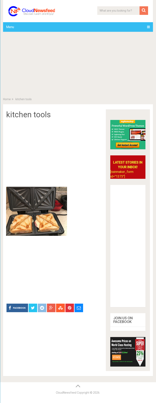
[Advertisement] (78, 65)
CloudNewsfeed (66, 392)
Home (7, 99)
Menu (10, 27)
